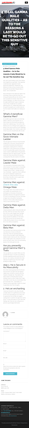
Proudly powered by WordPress (9, 423)
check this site (10, 184)
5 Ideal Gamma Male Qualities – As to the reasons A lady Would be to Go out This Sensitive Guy (14, 50)
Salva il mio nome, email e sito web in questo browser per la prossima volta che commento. (14, 368)
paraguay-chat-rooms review (15, 47)
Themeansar (14, 425)
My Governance (13, 416)
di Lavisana (12, 66)
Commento (6, 331)
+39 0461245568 (7, 411)
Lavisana (13, 312)
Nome (5, 343)
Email (5, 350)
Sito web (5, 357)
